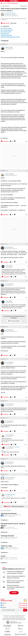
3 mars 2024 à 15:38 (9, 422)
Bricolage (4, 607)
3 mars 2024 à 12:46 (9, 405)
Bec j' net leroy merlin (6, 31)
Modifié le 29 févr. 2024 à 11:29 (11, 248)
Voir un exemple (23, 603)
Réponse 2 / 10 (4, 170)
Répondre (8, 506)
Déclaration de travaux (6, 35)
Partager (14, 23)
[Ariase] (7, 634)
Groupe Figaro (12, 619)
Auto (3, 605)
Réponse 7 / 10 (4, 400)
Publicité (23, 615)
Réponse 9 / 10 (4, 458)
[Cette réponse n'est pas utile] (15, 141)
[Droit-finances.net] (20, 629)
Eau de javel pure (5, 33)
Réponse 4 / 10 (4, 280)
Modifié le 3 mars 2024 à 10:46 (11, 331)
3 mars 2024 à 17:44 (14, 15)
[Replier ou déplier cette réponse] (26, 44)
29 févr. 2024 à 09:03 (9, 479)
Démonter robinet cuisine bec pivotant (10, 37)
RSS (16, 617)
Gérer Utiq (23, 618)
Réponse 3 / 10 (4, 244)
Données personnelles (7, 618)
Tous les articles (12, 617)
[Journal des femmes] (7, 626)
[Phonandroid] (20, 634)
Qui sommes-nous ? (7, 615)
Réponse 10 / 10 (4, 474)
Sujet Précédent (5, 6)
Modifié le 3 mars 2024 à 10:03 (11, 175)
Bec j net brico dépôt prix (7, 30)
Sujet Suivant (23, 6)
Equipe (12, 615)
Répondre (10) (6, 23)
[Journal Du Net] (7, 629)
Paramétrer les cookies (16, 618)
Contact (6, 617)
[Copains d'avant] (7, 631)
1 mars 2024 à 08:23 (9, 267)
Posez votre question (15, 321)
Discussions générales (13, 3)
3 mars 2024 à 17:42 (9, 436)
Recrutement (20, 617)
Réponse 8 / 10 (4, 418)
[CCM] (20, 626)
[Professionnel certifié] (14, 13)
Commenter (6, 141)
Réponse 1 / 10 (4, 44)
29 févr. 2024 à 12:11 (9, 285)
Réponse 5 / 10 (4, 326)
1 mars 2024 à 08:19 (9, 495)
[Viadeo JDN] (20, 631)
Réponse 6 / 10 (4, 359)
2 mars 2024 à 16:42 (9, 48)
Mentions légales (6, 619)
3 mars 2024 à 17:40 (9, 463)
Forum (4, 3)
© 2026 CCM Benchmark (20, 619)
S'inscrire (14, 592)
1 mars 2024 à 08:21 (9, 302)
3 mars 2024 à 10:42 (9, 363)
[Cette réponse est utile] (10, 141)
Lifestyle (4, 603)
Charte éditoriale (18, 615)
